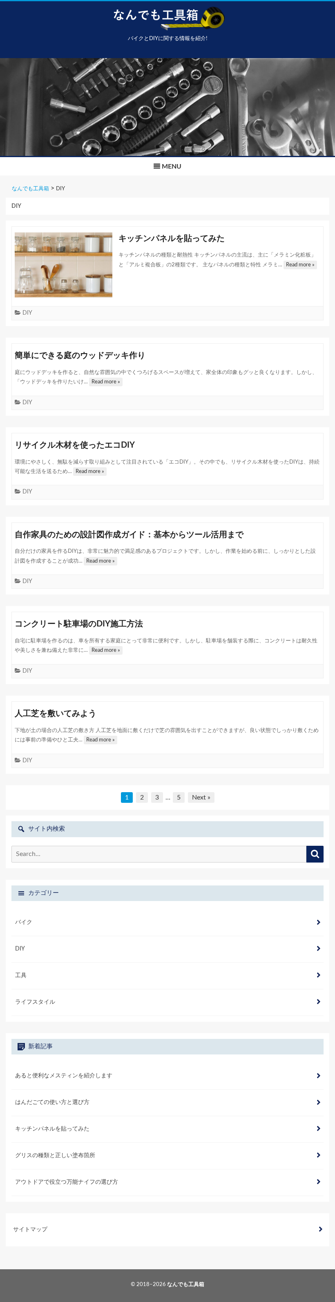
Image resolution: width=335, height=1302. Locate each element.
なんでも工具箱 (185, 1284)
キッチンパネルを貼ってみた (171, 238)
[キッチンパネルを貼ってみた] (63, 264)
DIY (27, 313)
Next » (201, 797)
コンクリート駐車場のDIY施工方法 (79, 624)
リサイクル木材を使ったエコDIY (75, 445)
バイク (23, 922)
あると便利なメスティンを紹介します (63, 1076)
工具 (21, 975)
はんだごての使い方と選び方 (52, 1102)
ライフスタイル (35, 1002)
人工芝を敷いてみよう (55, 714)
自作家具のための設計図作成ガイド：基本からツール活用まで (129, 535)
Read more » (300, 265)
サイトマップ (30, 1229)
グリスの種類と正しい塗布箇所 (55, 1155)
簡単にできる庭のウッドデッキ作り (80, 355)
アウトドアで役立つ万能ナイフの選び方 (66, 1182)
